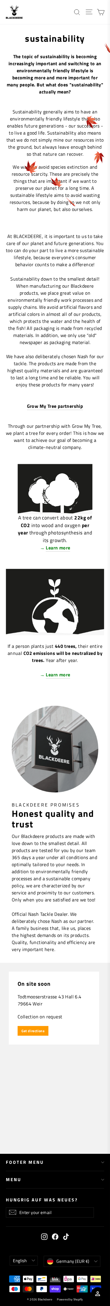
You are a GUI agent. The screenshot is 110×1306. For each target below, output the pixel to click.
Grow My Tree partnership (55, 406)
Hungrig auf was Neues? (42, 1199)
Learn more (58, 547)
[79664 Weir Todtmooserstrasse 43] (55, 1058)
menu (13, 1179)
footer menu (25, 1162)
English (20, 1260)
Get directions (33, 1031)
